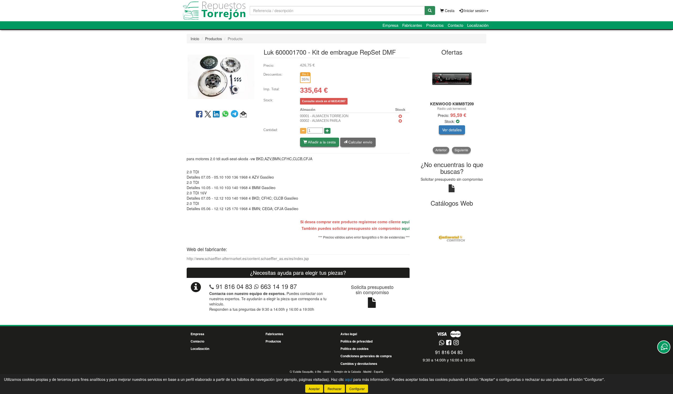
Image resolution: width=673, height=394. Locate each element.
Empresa (390, 25)
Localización (477, 25)
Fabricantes (412, 25)
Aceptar (314, 388)
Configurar (357, 388)
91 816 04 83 (234, 286)
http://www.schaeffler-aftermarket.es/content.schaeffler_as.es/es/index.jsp (248, 258)
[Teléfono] (211, 286)
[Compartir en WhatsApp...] (226, 114)
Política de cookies (354, 348)
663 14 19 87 (278, 286)
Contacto (455, 25)
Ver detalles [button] (452, 129)
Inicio (195, 38)
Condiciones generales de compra (366, 356)
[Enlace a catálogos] (452, 238)
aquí (406, 221)
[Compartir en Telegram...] (235, 114)
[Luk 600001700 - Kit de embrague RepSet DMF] (221, 76)
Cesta (449, 10)
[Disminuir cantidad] (303, 131)
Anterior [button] (441, 150)
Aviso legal (348, 333)
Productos (435, 25)
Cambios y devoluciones (358, 363)
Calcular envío (359, 142)
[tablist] (452, 106)
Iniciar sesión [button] (474, 10)
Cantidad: (270, 130)
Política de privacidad (356, 341)
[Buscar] (430, 10)
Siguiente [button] (461, 150)
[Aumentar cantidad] (327, 131)
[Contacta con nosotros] (663, 347)
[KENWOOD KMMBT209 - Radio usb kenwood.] (452, 78)
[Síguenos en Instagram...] (456, 343)
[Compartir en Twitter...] (208, 114)
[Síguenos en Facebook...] (449, 343)
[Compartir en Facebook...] (199, 114)
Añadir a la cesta (321, 142)
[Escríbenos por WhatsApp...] (441, 343)
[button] (243, 114)
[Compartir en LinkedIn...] (216, 114)
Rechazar (334, 388)
